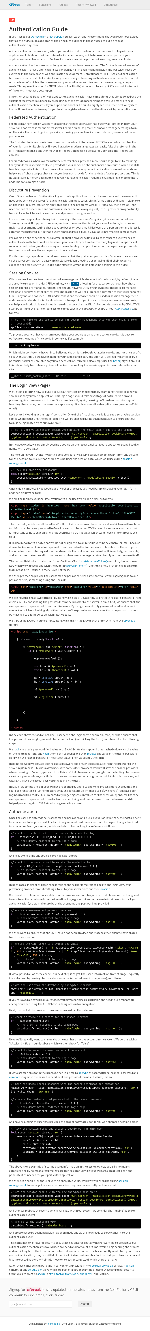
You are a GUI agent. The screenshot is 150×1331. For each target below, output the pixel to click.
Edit (12, 20)
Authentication (23, 811)
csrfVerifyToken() (76, 565)
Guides (63, 4)
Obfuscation (38, 36)
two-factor (57, 1274)
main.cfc (129, 1265)
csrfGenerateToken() (94, 561)
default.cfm (35, 1269)
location (105, 889)
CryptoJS (129, 620)
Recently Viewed (86, 4)
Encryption (57, 36)
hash (17, 749)
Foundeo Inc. (53, 1323)
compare (14, 1077)
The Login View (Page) (29, 385)
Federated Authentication (33, 117)
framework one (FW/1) (79, 1274)
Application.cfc (124, 308)
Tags (28, 4)
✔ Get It (84, 1303)
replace (91, 753)
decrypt (83, 1073)
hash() (117, 361)
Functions (45, 4)
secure (42, 1274)
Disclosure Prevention (29, 190)
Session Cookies (24, 273)
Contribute (111, 4)
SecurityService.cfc (101, 1265)
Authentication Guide (38, 29)
